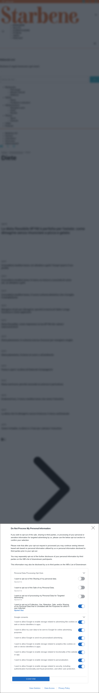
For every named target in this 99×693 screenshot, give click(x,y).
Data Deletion (34, 688)
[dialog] (49, 608)
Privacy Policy (64, 688)
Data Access (49, 688)
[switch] (81, 578)
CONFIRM (31, 679)
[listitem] (49, 573)
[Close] (94, 528)
